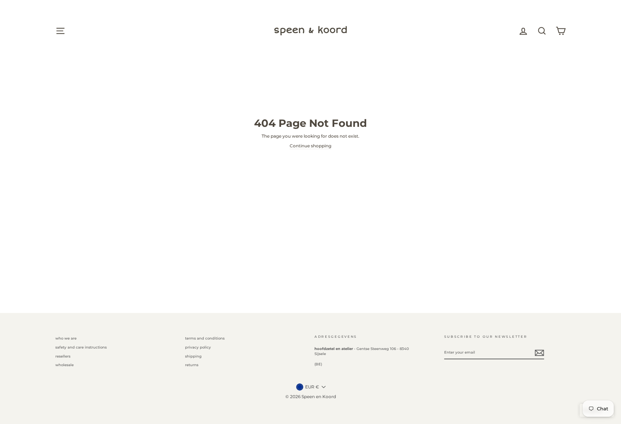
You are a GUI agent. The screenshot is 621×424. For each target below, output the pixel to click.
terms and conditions (205, 338)
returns (191, 365)
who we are (66, 338)
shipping (193, 356)
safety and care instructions (81, 347)
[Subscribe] (539, 353)
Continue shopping (310, 145)
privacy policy (198, 347)
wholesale (64, 365)
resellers (62, 356)
